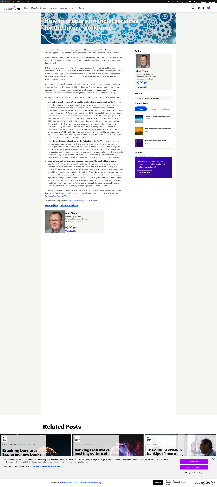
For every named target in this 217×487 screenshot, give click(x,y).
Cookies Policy (37, 466)
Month (153, 109)
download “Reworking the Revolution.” (82, 200)
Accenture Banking (21, 444)
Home (26, 8)
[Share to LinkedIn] (203, 483)
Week (141, 109)
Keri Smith (32, 444)
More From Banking (77, 8)
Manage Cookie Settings (194, 473)
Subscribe (62, 8)
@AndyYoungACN (58, 195)
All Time (165, 109)
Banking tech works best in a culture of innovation (92, 453)
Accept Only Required (194, 467)
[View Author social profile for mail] (74, 227)
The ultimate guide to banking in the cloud (26, 2)
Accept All (194, 461)
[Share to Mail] (213, 483)
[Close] (213, 459)
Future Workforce (51, 205)
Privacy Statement (53, 466)
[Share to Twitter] (208, 483)
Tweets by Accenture (144, 155)
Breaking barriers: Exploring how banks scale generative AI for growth (23, 456)
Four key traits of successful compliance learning (80, 482)
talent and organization (69, 205)
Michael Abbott (9, 444)
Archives (53, 8)
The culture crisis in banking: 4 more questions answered (165, 453)
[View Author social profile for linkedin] (71, 227)
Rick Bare (89, 444)
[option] (35, 455)
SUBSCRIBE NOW (144, 172)
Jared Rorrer (81, 444)
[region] (108, 467)
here (103, 192)
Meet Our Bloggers (39, 8)
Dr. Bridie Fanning (154, 444)
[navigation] (205, 8)
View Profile (70, 231)
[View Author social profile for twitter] (67, 227)
